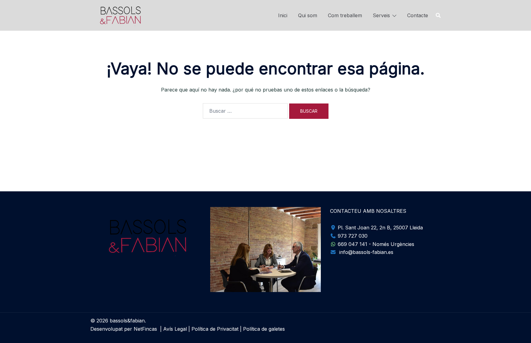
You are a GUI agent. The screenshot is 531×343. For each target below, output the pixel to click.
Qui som (307, 15)
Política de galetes (264, 329)
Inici (282, 15)
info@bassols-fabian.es (365, 252)
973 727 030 (352, 236)
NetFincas (145, 329)
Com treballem (345, 15)
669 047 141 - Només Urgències (375, 244)
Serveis (381, 15)
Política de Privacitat (214, 329)
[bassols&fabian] (119, 15)
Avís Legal (175, 329)
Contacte (417, 15)
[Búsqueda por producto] (438, 15)
